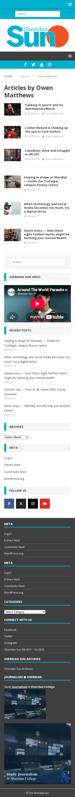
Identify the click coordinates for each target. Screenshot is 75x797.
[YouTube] (41, 64)
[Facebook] (25, 64)
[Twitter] (33, 64)
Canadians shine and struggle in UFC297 (47, 152)
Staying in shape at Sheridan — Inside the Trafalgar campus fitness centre (45, 181)
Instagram (10, 643)
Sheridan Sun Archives (18, 669)
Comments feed (15, 472)
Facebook (10, 630)
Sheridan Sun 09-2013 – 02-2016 (24, 649)
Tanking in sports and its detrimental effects (44, 107)
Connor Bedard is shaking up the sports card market (46, 129)
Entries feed (12, 465)
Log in (8, 458)
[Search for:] (37, 14)
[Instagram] (49, 64)
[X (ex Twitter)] (21, 504)
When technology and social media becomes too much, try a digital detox (46, 207)
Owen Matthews (54, 113)
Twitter (8, 636)
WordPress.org (14, 479)
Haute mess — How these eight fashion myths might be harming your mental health (46, 234)
